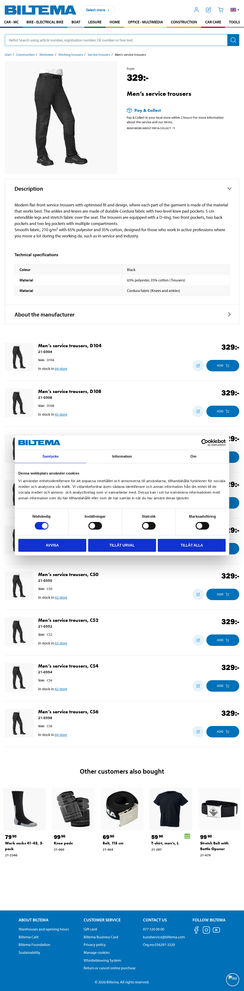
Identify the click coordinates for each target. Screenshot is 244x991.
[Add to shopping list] (198, 365)
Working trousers (70, 54)
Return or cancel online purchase (110, 967)
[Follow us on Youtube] (216, 932)
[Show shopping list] (209, 9)
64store (61, 368)
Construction (184, 22)
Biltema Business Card (101, 937)
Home (115, 22)
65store (61, 414)
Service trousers (99, 54)
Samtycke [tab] (50, 456)
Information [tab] (122, 456)
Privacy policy (95, 944)
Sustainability (29, 952)
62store (61, 597)
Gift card (90, 929)
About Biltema (33, 920)
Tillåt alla (192, 545)
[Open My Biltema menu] (196, 9)
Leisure (95, 22)
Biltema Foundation (34, 944)
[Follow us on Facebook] (196, 930)
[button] (235, 9)
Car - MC (11, 22)
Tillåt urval (122, 545)
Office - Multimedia (145, 22)
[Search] (233, 40)
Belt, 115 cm (113, 843)
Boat (75, 22)
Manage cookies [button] (97, 952)
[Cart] (220, 9)
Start (8, 54)
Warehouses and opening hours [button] (44, 929)
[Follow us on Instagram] (206, 930)
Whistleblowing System (102, 960)
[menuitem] (11, 22)
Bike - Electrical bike (44, 22)
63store (61, 643)
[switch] (95, 526)
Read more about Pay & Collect (149, 128)
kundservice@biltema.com (164, 937)
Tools (234, 22)
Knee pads (63, 843)
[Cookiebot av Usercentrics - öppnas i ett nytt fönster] (205, 442)
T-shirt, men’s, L (165, 843)
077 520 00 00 (153, 929)
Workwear (46, 54)
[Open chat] (232, 979)
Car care (213, 22)
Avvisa (52, 545)
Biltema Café (29, 937)
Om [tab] (193, 456)
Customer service (102, 920)
